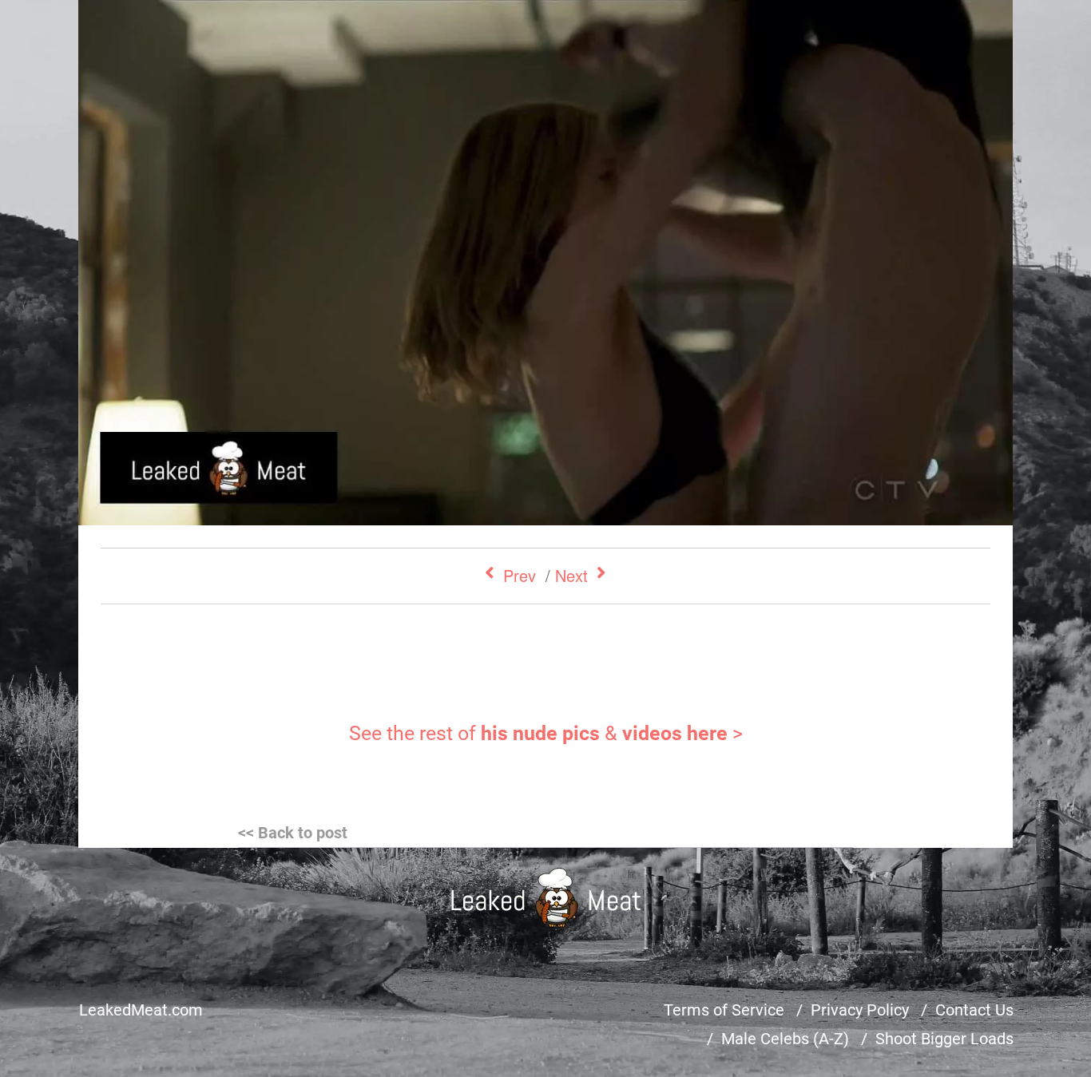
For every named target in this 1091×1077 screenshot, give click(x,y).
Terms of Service (724, 1010)
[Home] (546, 898)
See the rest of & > (546, 733)
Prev (519, 575)
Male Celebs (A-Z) (785, 1038)
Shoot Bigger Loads (944, 1038)
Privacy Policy (860, 1010)
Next (571, 575)
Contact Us (974, 1010)
